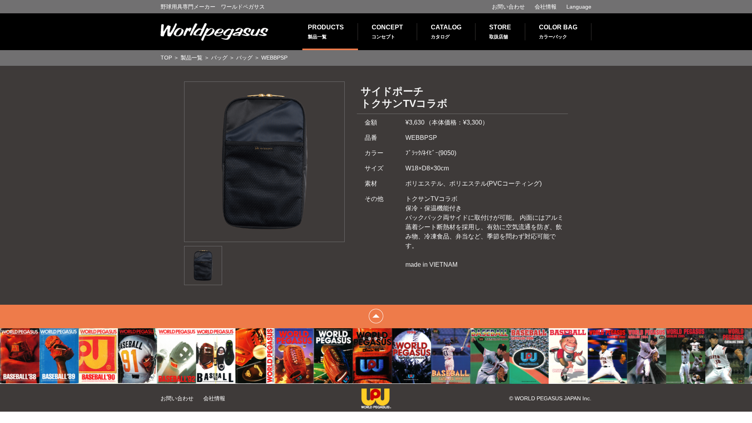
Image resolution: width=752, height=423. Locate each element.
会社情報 (546, 7)
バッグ (219, 57)
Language (578, 7)
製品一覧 (191, 57)
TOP (166, 57)
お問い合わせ (508, 7)
